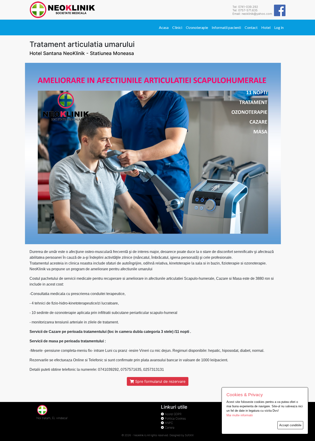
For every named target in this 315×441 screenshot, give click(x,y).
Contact (251, 27)
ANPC (168, 423)
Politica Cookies (175, 418)
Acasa (164, 27)
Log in (279, 27)
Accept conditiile (290, 425)
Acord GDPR (172, 414)
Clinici (177, 27)
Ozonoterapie (197, 27)
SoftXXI (189, 435)
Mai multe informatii (239, 415)
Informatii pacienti (226, 27)
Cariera (169, 427)
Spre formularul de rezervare (159, 381)
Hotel (265, 27)
